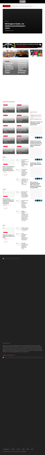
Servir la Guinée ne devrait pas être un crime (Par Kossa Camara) (9, 129)
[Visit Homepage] (22, 2)
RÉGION (28, 449)
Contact (32, 449)
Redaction (7, 30)
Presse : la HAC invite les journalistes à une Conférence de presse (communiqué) (9, 150)
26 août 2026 (24, 198)
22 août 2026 (24, 221)
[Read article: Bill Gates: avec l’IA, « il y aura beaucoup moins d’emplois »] (18, 229)
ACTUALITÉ (7, 21)
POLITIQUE (18, 449)
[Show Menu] (3, 1)
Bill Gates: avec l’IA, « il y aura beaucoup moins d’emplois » (24, 229)
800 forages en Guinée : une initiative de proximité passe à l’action (15, 26)
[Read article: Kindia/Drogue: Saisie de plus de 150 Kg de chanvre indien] (36, 171)
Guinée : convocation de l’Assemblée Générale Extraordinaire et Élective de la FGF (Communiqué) (24, 236)
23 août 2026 (24, 249)
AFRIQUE (23, 449)
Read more (6, 208)
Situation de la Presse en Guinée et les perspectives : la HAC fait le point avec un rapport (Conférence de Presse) (22, 65)
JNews (6, 451)
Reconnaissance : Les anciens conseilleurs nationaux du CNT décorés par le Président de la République (24, 172)
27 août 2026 (6, 142)
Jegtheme (24, 451)
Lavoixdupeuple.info (6, 449)
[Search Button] (41, 1)
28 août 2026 (6, 111)
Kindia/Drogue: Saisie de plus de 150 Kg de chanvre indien (35, 164)
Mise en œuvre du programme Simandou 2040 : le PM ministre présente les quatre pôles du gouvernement (22, 118)
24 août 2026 (24, 185)
